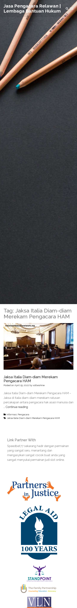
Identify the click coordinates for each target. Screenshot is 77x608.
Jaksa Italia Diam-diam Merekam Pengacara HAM (31, 379)
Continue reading (17, 407)
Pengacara (23, 414)
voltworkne (39, 385)
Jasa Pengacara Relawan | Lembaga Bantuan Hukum (32, 8)
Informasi (12, 414)
